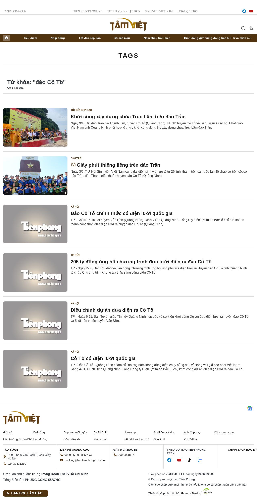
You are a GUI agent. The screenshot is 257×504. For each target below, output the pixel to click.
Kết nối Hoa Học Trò (136, 439)
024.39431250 (17, 463)
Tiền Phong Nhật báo (123, 11)
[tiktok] (191, 460)
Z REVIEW (190, 439)
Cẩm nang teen (224, 432)
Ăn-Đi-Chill (100, 432)
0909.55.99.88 (73, 454)
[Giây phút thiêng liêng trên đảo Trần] (35, 175)
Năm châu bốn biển (157, 38)
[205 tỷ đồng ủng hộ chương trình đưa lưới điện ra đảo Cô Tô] (35, 272)
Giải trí (7, 432)
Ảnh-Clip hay (192, 432)
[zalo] (202, 460)
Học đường (40, 439)
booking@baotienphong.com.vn (84, 460)
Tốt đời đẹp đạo (90, 38)
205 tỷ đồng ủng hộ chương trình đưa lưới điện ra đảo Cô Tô (141, 261)
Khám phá (100, 439)
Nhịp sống (58, 38)
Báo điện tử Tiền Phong (128, 24)
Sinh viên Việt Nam (159, 11)
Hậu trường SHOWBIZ (17, 439)
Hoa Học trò (187, 11)
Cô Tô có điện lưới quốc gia (103, 358)
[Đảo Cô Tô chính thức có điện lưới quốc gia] (35, 224)
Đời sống (39, 432)
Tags (128, 55)
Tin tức (75, 255)
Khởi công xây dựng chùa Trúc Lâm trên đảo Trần (128, 116)
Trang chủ (6, 38)
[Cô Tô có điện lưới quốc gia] (35, 369)
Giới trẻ (76, 158)
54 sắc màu (122, 38)
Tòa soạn (10, 449)
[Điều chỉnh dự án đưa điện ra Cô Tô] (35, 320)
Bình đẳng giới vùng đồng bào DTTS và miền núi (217, 38)
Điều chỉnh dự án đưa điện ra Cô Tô (112, 310)
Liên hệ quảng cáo (74, 449)
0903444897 (126, 454)
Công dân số (71, 439)
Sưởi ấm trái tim (164, 432)
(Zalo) (88, 454)
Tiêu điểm (30, 38)
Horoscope (131, 432)
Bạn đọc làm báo (26, 493)
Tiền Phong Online (87, 11)
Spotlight (159, 439)
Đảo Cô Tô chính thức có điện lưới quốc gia (121, 213)
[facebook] (244, 11)
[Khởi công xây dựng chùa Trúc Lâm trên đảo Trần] (35, 127)
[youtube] (251, 11)
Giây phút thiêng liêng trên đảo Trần (118, 165)
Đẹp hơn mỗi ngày (75, 432)
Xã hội (75, 206)
